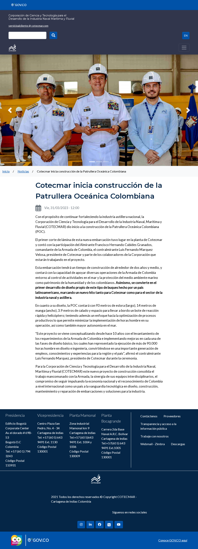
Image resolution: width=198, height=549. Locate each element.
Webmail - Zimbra (152, 444)
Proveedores (172, 416)
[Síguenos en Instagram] (81, 524)
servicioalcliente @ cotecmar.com (28, 25)
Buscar (53, 35)
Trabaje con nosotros (154, 436)
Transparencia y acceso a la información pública (158, 426)
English (185, 35)
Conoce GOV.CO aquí (172, 540)
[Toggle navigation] (184, 47)
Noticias (23, 171)
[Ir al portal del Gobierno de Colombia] (17, 4)
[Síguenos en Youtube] (118, 524)
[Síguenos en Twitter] (109, 524)
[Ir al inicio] (12, 47)
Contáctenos (148, 416)
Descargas (178, 444)
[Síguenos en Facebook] (100, 524)
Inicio (6, 171)
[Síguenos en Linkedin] (90, 524)
